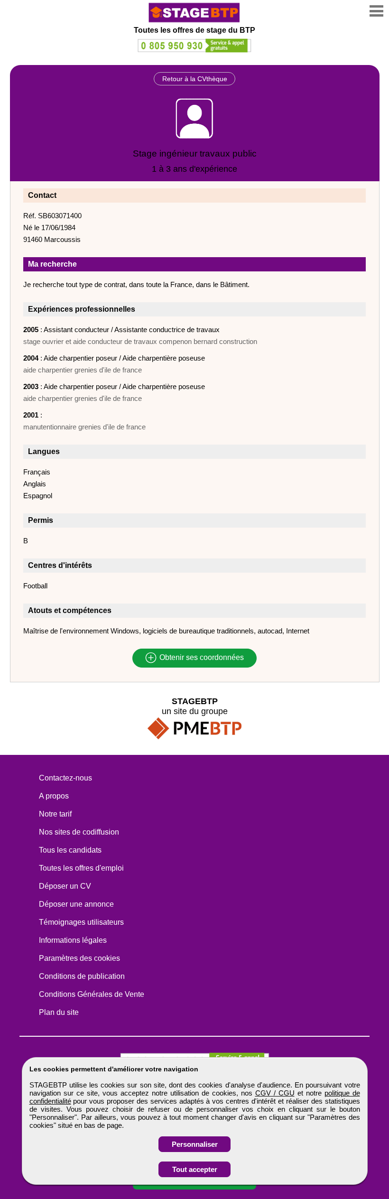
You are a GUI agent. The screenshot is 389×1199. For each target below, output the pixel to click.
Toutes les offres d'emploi (81, 868)
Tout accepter (194, 1169)
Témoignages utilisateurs (81, 922)
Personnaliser (195, 1144)
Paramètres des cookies (79, 958)
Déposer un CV (65, 886)
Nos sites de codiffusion (79, 832)
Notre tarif (55, 814)
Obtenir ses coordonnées (200, 658)
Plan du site (59, 1012)
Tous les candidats (70, 850)
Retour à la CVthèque (194, 79)
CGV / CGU (275, 1093)
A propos (54, 796)
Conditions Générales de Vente (91, 994)
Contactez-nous (65, 778)
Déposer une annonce (76, 904)
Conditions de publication (82, 976)
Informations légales (73, 940)
